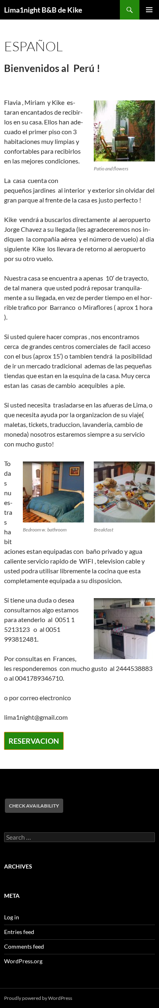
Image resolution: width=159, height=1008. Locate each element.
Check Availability (34, 806)
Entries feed (19, 931)
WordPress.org (23, 961)
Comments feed (24, 946)
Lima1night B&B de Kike (43, 9)
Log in (11, 917)
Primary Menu (149, 10)
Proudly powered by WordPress (38, 998)
